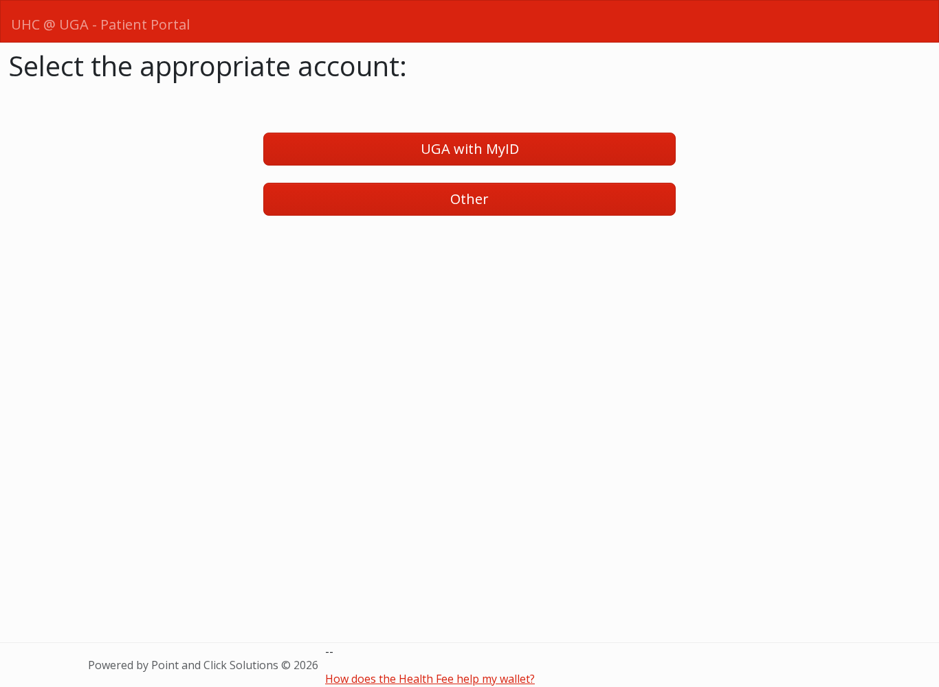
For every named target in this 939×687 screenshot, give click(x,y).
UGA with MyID (470, 148)
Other (469, 199)
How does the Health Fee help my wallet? (430, 678)
